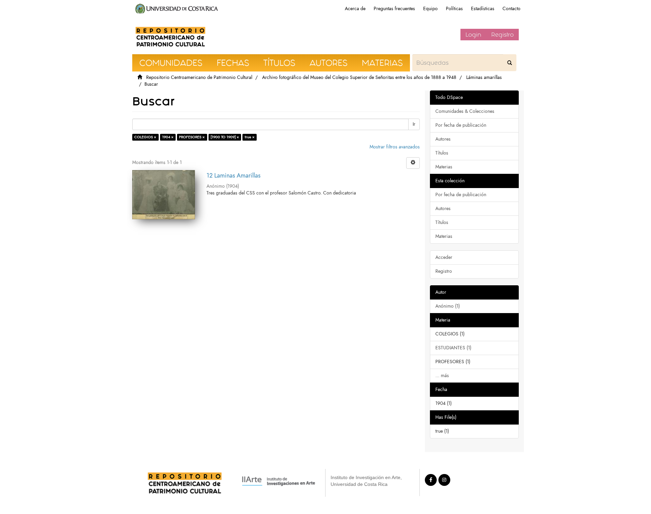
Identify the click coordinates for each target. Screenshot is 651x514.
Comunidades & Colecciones (464, 111)
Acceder (443, 257)
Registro (502, 34)
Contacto (511, 8)
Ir (414, 124)
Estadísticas (482, 8)
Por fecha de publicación (460, 125)
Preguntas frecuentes (394, 8)
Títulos (441, 153)
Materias (443, 167)
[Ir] (509, 62)
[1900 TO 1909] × (225, 137)
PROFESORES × (192, 137)
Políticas (454, 8)
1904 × (168, 137)
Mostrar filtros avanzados (395, 147)
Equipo (430, 8)
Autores (443, 139)
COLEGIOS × (145, 137)
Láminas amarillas (484, 77)
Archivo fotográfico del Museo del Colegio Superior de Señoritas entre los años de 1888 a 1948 (359, 77)
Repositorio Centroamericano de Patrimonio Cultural (199, 77)
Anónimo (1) (447, 306)
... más (442, 375)
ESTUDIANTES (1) (453, 348)
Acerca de (355, 8)
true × (250, 137)
